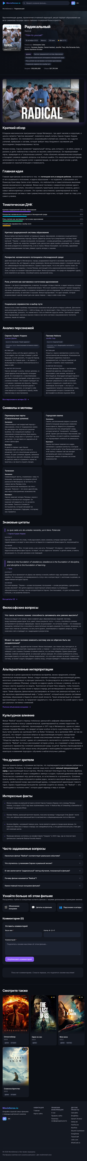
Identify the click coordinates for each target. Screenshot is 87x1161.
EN (78, 3)
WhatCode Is (75, 1143)
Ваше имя (9, 930)
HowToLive (75, 1125)
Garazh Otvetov (76, 1119)
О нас (53, 1113)
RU (73, 3)
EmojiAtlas (74, 1116)
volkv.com (74, 1140)
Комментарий (10, 940)
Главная (37, 1110)
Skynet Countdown (77, 1131)
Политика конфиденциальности (59, 1120)
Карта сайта (38, 1113)
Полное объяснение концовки (17, 707)
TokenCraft (75, 1137)
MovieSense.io (8, 9)
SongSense (75, 1134)
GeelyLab (74, 1122)
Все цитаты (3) (10, 599)
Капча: (49, 930)
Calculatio (74, 1113)
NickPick (74, 1128)
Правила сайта (56, 1116)
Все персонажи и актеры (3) (16, 399)
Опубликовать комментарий (19, 959)
